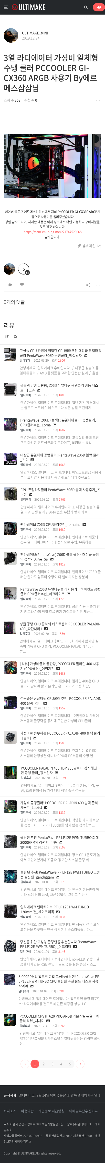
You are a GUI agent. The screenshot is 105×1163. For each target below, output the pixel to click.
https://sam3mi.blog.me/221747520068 (53, 231)
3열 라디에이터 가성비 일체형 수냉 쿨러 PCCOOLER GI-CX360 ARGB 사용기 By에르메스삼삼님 (51, 72)
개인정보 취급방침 (51, 1110)
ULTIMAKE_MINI (35, 32)
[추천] (10, 285)
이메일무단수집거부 (83, 1110)
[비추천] (22, 285)
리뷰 (9, 325)
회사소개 (10, 1110)
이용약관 (27, 1110)
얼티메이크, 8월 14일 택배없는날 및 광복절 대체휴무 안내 (60, 1095)
